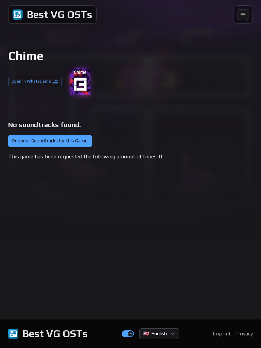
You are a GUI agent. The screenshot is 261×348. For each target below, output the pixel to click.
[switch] (128, 333)
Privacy (244, 333)
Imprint (222, 333)
